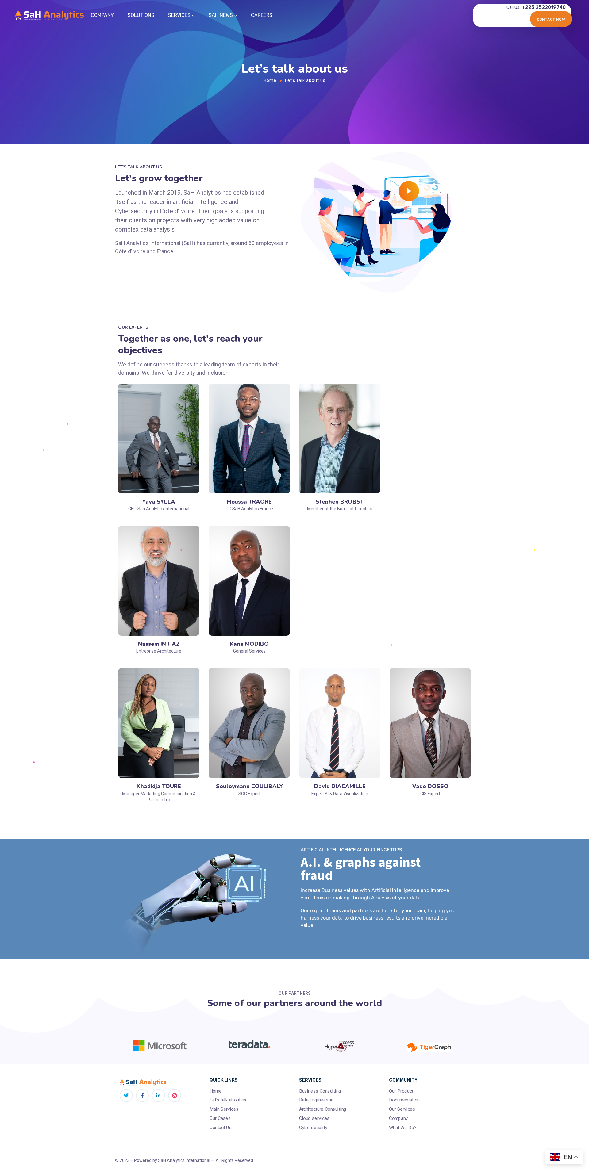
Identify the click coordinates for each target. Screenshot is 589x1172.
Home (270, 80)
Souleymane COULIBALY (249, 786)
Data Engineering (316, 1100)
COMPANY (102, 15)
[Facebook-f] (142, 1095)
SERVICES (179, 15)
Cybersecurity (313, 1127)
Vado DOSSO (430, 786)
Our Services (402, 1109)
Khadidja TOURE (159, 786)
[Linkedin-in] (158, 1095)
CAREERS (261, 15)
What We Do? (402, 1127)
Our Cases (220, 1118)
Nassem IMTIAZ (159, 644)
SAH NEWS (221, 15)
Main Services (224, 1109)
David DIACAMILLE (340, 786)
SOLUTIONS (141, 15)
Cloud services (314, 1118)
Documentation (404, 1100)
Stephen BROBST (340, 501)
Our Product (401, 1091)
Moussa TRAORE (249, 501)
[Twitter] (126, 1095)
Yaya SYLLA (158, 501)
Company (398, 1118)
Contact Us (221, 1127)
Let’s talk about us (228, 1100)
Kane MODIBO (249, 644)
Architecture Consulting (322, 1109)
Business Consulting (320, 1091)
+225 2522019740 (544, 7)
